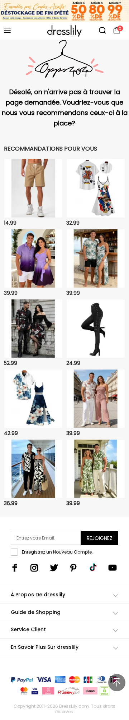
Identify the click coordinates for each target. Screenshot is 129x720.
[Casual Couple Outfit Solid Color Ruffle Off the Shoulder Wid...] (95, 399)
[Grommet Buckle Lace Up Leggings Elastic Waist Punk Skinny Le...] (95, 329)
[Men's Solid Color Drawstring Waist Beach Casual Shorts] (33, 188)
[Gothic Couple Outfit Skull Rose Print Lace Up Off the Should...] (33, 329)
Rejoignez (100, 538)
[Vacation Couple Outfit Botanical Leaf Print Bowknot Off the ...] (95, 469)
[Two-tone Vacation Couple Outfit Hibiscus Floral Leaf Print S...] (33, 399)
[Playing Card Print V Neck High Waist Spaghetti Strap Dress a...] (95, 188)
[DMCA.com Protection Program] (104, 692)
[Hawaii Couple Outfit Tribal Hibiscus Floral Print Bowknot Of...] (33, 469)
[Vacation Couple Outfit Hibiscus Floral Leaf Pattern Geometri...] (95, 259)
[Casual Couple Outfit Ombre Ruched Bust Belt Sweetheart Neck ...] (33, 259)
